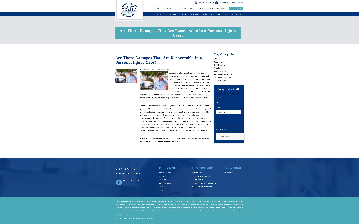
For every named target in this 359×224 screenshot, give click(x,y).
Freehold (230, 172)
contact (201, 138)
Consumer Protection (222, 77)
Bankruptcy (159, 14)
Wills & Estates (237, 14)
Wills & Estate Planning (202, 187)
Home (157, 8)
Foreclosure (218, 68)
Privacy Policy (125, 215)
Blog (192, 8)
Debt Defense (194, 14)
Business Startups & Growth (215, 14)
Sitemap (117, 215)
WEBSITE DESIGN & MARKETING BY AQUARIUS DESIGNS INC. (134, 219)
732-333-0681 (223, 2)
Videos (211, 8)
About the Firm (169, 8)
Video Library (165, 183)
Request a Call (236, 8)
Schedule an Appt (237, 2)
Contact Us (221, 8)
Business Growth (221, 71)
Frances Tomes (165, 69)
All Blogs (217, 59)
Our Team (183, 8)
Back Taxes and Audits (223, 74)
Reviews (201, 8)
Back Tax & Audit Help (176, 14)
